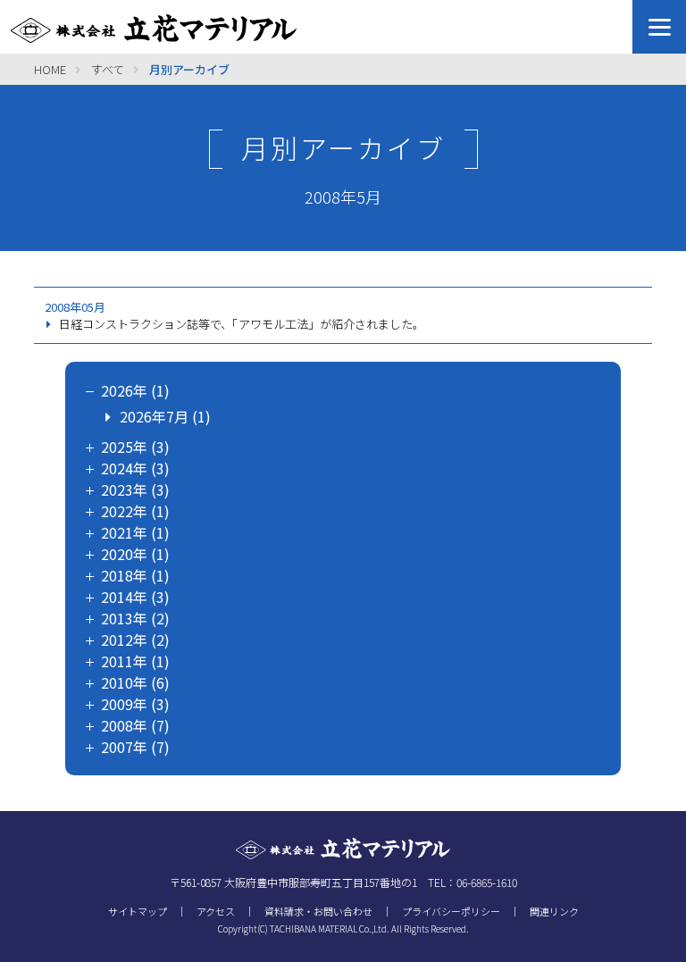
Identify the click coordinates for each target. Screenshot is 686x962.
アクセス (216, 911)
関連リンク (554, 911)
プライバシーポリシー (451, 911)
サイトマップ (137, 911)
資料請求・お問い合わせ (318, 911)
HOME (50, 69)
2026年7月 (154, 416)
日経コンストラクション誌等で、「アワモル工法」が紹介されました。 (241, 323)
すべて (107, 69)
